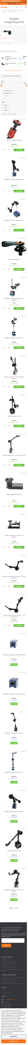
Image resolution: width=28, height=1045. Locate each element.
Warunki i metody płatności (8, 967)
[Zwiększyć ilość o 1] (9, 150)
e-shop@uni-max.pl (10, 999)
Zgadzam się (13, 1041)
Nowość (6, 95)
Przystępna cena (9, 93)
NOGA (6, 107)
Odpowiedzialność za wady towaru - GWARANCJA (14, 977)
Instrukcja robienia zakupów (8, 963)
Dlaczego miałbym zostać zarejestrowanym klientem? (12, 970)
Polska (3, 990)
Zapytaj (7, 1002)
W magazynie (8, 90)
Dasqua (6, 105)
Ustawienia (13, 1036)
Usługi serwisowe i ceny (7, 981)
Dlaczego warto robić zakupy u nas (10, 961)
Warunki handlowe (6, 959)
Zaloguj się (6, 945)
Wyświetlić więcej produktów (13, 70)
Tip (5, 98)
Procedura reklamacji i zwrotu (8, 979)
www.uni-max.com (6, 992)
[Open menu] (26, 7)
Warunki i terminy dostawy (8, 965)
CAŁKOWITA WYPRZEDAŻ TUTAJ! (11, 1)
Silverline (7, 110)
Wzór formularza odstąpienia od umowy (11, 983)
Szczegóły (14, 664)
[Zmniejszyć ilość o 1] (5, 150)
